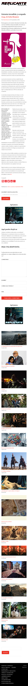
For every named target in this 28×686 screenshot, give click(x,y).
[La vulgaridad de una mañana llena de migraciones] (14, 338)
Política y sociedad (7, 674)
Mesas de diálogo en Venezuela (8, 366)
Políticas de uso (6, 681)
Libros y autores (11, 186)
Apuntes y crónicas (7, 665)
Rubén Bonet (6, 19)
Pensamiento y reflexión (8, 671)
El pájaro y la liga (4, 541)
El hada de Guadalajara (6, 408)
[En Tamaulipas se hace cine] (14, 590)
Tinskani (3, 389)
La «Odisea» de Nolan (5, 471)
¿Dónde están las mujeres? (7, 579)
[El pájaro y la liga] (14, 533)
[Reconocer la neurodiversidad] (14, 440)
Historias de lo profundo (6, 521)
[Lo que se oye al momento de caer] (14, 551)
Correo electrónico (7, 286)
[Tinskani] (14, 379)
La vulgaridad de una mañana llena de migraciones (11, 346)
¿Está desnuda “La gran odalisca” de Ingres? (10, 490)
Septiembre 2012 (19, 186)
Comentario (5, 259)
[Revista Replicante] (14, 4)
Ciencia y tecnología (7, 672)
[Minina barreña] (14, 610)
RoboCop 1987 (4, 639)
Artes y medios (5, 667)
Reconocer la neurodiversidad (7, 448)
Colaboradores (6, 679)
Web (2, 291)
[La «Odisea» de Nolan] (14, 461)
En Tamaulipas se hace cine (7, 597)
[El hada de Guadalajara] (14, 401)
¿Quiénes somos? (6, 676)
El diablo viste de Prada (6, 428)
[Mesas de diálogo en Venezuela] (14, 358)
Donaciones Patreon (7, 683)
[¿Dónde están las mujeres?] (14, 569)
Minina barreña (4, 620)
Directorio (4, 678)
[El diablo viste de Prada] (14, 420)
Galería (14, 667)
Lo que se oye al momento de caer (8, 556)
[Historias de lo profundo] (14, 508)
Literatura (4, 669)
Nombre (3, 280)
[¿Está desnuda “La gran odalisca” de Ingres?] (14, 483)
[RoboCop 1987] (14, 631)
